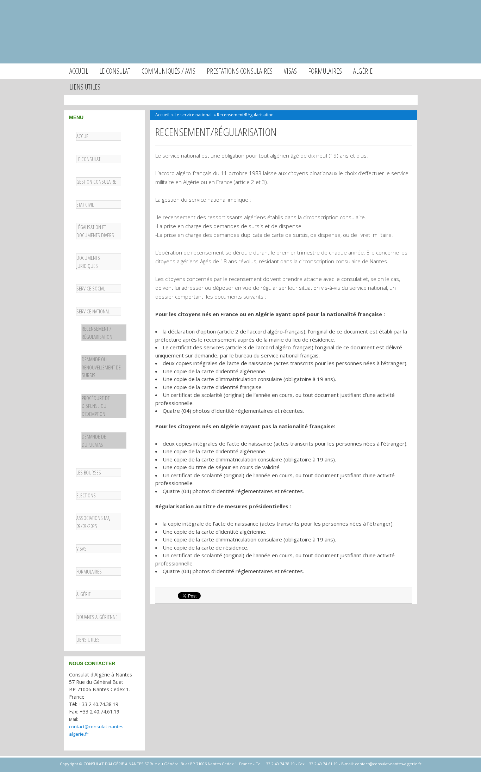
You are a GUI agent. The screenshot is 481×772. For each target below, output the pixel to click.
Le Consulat (88, 159)
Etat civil (85, 204)
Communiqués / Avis (168, 71)
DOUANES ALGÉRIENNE (97, 616)
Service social (90, 288)
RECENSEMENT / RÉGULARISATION (97, 332)
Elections (86, 495)
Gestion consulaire (96, 181)
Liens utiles (84, 87)
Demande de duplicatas (94, 440)
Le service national (193, 115)
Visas (290, 71)
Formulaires (325, 71)
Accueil (78, 71)
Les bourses (88, 472)
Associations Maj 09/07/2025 (93, 521)
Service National (93, 311)
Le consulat (114, 71)
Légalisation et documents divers (95, 231)
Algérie (363, 71)
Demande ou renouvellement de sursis (101, 367)
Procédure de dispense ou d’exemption (96, 405)
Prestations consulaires (240, 71)
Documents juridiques (88, 261)
